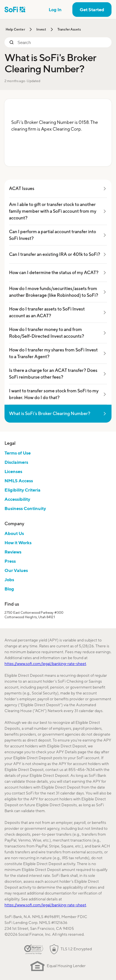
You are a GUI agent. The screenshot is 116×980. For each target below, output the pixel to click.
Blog (9, 589)
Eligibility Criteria (23, 490)
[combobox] (62, 42)
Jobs (9, 579)
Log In (55, 9)
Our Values (16, 570)
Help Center (15, 29)
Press (10, 561)
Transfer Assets (69, 29)
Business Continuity (25, 508)
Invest (41, 29)
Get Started (92, 9)
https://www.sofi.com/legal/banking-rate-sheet (45, 663)
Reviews (13, 552)
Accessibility (17, 499)
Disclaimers (16, 462)
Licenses (13, 471)
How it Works (18, 542)
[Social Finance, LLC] (15, 9)
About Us (14, 533)
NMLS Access (19, 480)
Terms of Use (18, 453)
